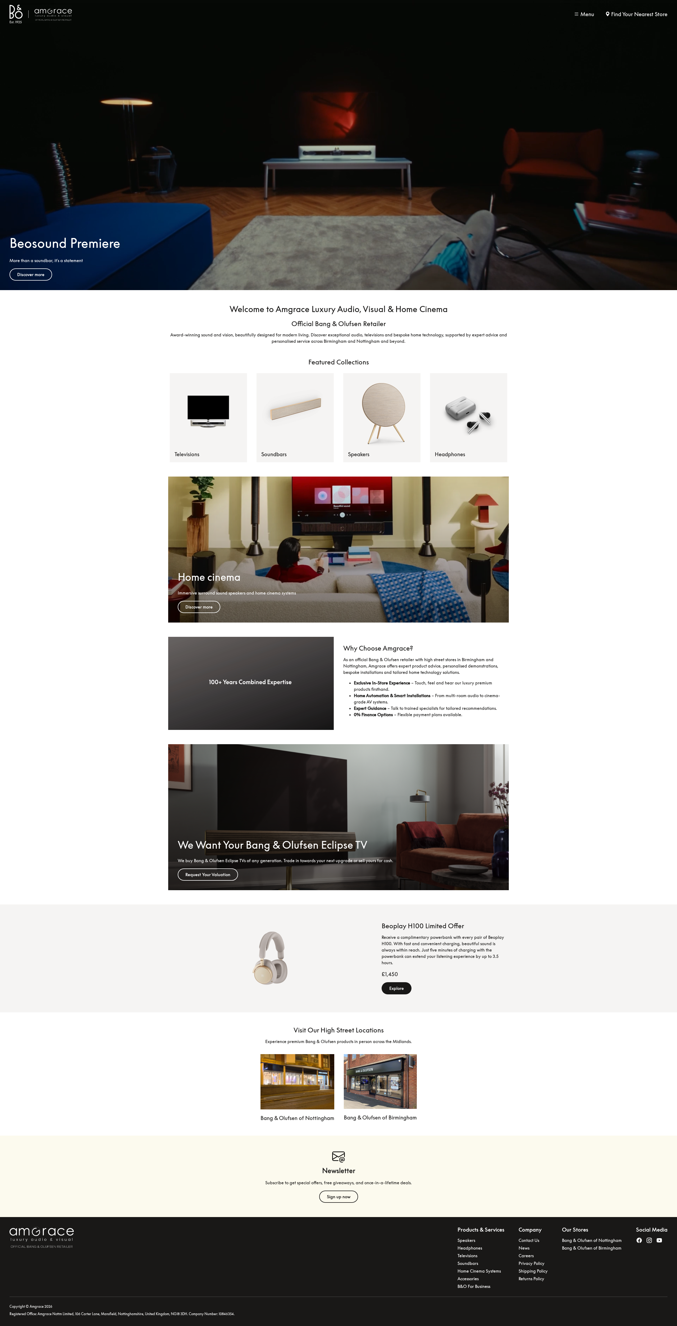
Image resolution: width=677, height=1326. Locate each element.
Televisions (187, 454)
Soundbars (274, 454)
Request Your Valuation (207, 874)
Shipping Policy (533, 1271)
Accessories (468, 1278)
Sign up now (338, 1196)
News (524, 1248)
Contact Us (529, 1240)
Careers (526, 1255)
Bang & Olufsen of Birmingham (380, 1117)
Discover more (30, 274)
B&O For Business (474, 1286)
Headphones (450, 454)
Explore (396, 988)
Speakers (358, 454)
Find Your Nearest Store (639, 14)
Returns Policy (531, 1278)
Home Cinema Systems (479, 1271)
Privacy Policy (532, 1263)
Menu (587, 14)
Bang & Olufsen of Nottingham (297, 1118)
